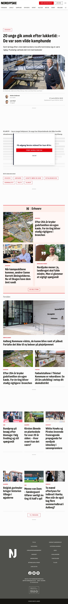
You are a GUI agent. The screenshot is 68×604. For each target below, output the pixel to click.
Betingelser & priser (34, 562)
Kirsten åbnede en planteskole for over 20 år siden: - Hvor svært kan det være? (32, 437)
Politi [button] (20, 182)
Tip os (34, 542)
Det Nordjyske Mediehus (36, 579)
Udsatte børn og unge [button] (33, 178)
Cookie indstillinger (34, 601)
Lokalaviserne (55, 554)
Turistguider (55, 558)
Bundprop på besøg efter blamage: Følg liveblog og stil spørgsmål (11, 435)
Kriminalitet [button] (9, 182)
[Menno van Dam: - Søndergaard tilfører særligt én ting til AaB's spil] (34, 476)
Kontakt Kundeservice (55, 542)
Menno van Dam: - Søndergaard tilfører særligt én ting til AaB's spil (33, 493)
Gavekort (34, 554)
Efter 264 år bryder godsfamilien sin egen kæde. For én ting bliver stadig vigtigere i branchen (47, 228)
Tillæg (55, 562)
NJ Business (34, 546)
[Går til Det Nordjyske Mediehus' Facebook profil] (30, 573)
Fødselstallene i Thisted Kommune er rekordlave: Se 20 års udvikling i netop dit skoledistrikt (50, 378)
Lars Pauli (13, 101)
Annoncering (34, 558)
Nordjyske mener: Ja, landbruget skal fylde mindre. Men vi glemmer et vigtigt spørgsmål (50, 272)
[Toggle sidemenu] (65, 3)
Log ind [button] (58, 3)
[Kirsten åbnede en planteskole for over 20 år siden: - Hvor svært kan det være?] (34, 417)
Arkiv (55, 550)
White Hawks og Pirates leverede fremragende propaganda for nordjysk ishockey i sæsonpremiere (54, 438)
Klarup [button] (28, 182)
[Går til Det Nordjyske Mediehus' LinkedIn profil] (38, 573)
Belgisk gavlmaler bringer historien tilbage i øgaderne (12, 492)
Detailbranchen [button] (51, 178)
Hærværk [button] (18, 178)
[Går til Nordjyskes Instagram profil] (34, 573)
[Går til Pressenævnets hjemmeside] (34, 590)
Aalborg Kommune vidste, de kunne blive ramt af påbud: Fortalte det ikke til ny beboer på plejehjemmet (33, 343)
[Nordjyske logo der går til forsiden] (9, 3)
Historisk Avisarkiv (55, 546)
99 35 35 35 (35, 582)
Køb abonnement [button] (46, 3)
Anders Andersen (15, 95)
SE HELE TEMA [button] (34, 289)
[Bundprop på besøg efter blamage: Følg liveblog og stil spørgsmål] (12, 417)
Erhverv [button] (8, 30)
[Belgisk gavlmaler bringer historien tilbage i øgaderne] (12, 476)
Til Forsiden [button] (34, 515)
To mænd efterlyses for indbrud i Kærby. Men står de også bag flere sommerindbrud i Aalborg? (55, 497)
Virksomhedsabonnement (34, 550)
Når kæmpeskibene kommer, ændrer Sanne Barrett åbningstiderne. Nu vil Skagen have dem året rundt (18, 276)
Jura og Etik (34, 566)
